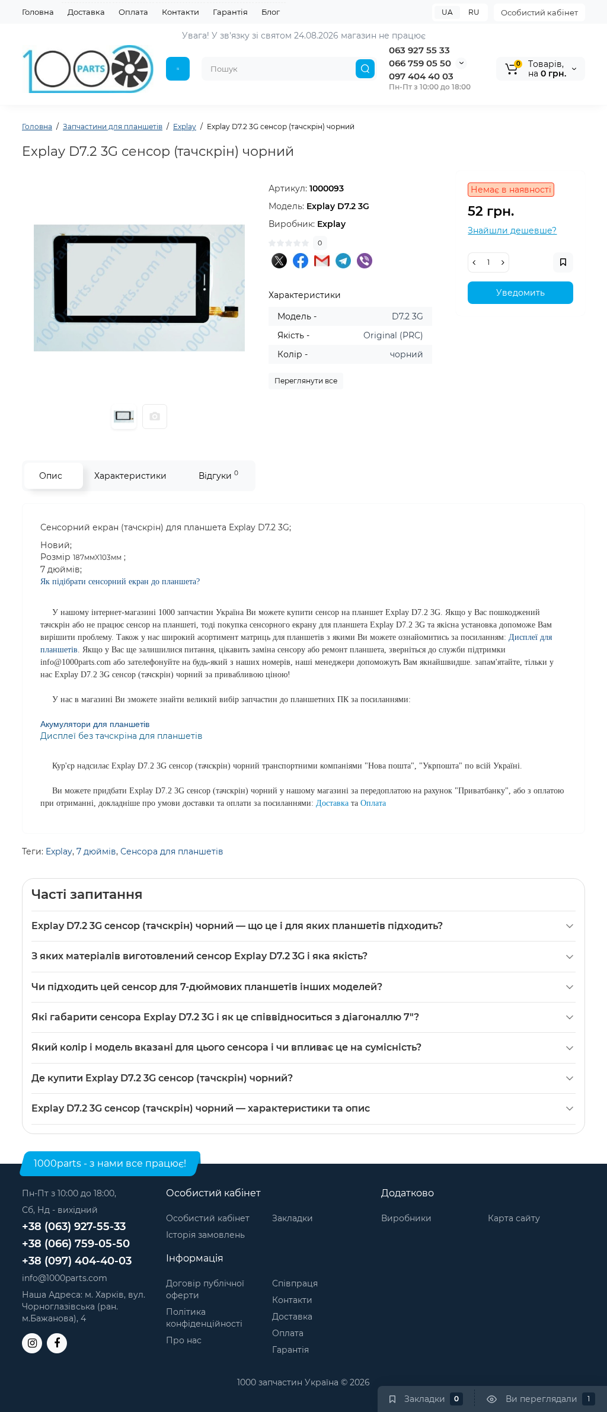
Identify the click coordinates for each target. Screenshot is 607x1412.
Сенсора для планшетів (171, 851)
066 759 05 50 (420, 63)
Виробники (406, 1218)
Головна (38, 12)
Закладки (292, 1218)
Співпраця (295, 1283)
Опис (50, 475)
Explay (59, 851)
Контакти (180, 12)
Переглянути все (305, 380)
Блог (270, 12)
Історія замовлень (205, 1235)
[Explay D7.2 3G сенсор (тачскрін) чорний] (139, 287)
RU (474, 12)
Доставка (86, 12)
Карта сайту (514, 1218)
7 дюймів (96, 851)
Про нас (184, 1340)
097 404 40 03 (421, 76)
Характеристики (130, 475)
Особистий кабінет (539, 12)
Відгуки (218, 475)
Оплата (133, 12)
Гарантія (230, 12)
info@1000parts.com (64, 1278)
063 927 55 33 (419, 50)
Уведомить (520, 292)
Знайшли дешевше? (512, 230)
